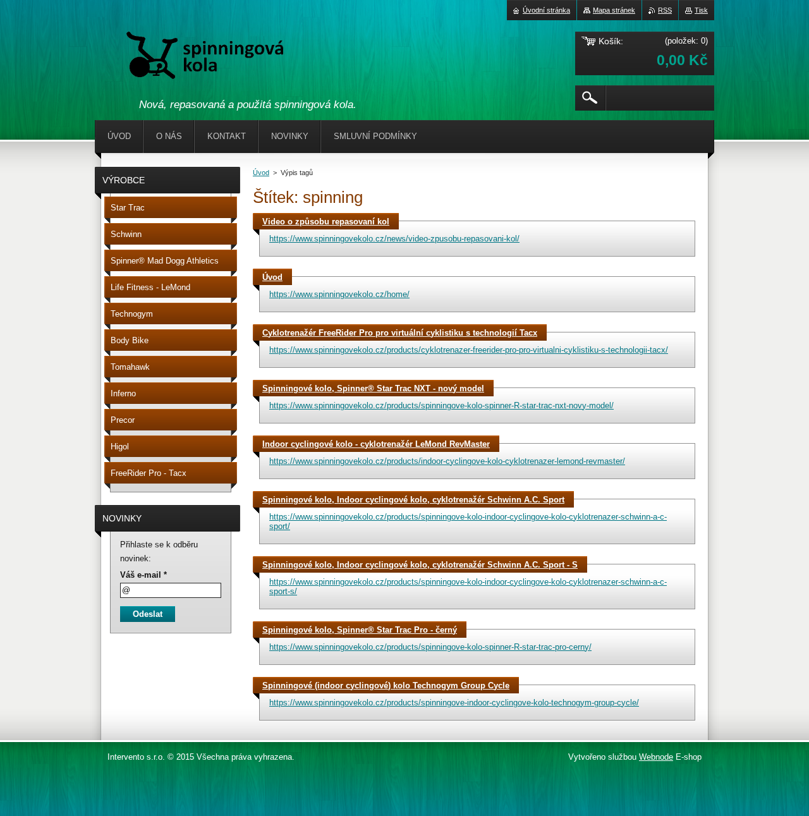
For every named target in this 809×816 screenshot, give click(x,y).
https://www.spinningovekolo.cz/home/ (339, 294)
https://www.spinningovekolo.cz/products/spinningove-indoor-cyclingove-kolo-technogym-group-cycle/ (454, 702)
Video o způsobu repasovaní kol (325, 221)
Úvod (261, 172)
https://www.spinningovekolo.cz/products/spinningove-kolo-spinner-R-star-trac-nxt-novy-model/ (441, 405)
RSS (665, 10)
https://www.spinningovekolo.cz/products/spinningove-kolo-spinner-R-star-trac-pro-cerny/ (430, 647)
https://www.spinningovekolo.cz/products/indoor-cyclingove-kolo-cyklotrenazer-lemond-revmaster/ (447, 461)
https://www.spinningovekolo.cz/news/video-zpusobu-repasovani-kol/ (394, 238)
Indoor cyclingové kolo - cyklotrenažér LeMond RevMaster (376, 444)
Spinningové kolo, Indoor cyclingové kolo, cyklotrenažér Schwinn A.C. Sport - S (420, 564)
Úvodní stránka (546, 10)
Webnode (656, 757)
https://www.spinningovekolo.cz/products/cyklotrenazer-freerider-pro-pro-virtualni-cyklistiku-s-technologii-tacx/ (468, 350)
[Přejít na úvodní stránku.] (204, 57)
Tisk (701, 10)
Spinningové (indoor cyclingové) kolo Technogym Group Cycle (385, 685)
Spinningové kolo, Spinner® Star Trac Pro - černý (359, 630)
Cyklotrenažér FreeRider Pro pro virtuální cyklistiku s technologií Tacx (399, 333)
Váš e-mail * (143, 575)
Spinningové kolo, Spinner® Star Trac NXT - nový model (373, 388)
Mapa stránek (614, 10)
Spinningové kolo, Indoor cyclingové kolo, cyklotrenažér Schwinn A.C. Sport (413, 499)
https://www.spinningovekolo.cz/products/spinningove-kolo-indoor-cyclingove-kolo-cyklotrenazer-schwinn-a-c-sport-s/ (468, 586)
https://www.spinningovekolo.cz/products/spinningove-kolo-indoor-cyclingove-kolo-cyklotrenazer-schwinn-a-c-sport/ (468, 521)
